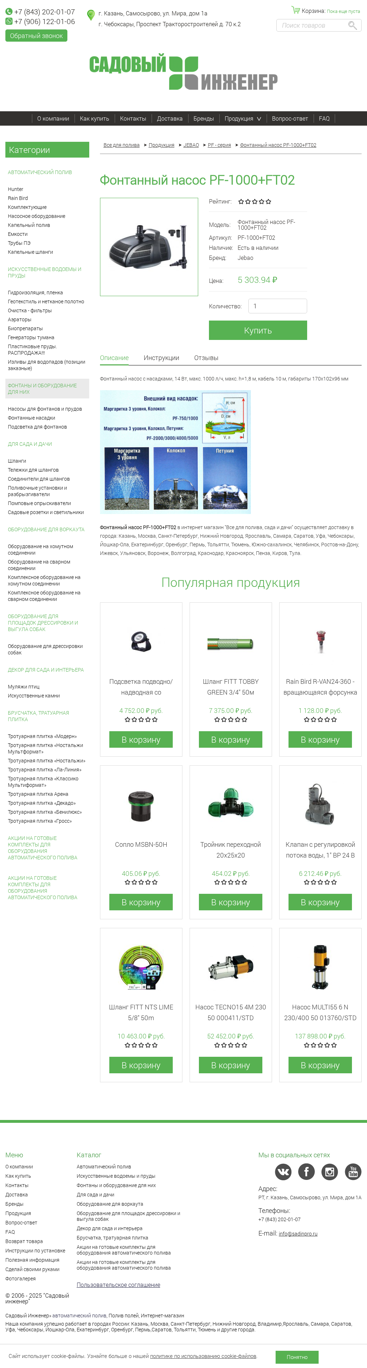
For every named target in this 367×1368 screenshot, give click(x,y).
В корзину (141, 739)
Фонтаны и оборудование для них (42, 388)
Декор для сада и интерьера (46, 669)
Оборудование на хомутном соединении (40, 549)
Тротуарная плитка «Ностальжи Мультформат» (45, 748)
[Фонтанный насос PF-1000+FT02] (149, 247)
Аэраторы (20, 319)
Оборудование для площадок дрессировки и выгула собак (43, 622)
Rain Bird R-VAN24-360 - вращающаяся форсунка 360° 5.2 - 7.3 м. (320, 692)
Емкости (18, 233)
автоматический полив (79, 1315)
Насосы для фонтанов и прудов (45, 408)
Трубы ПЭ (19, 242)
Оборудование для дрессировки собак (45, 649)
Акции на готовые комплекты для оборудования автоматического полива (42, 848)
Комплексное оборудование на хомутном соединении (44, 580)
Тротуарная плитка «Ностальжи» (46, 760)
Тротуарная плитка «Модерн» (42, 736)
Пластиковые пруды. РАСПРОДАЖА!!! (32, 349)
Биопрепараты (25, 328)
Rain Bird (18, 198)
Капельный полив (29, 224)
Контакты (133, 118)
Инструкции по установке (35, 1250)
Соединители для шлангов (39, 478)
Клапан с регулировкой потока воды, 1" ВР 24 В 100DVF (320, 855)
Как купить (94, 118)
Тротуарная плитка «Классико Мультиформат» (43, 781)
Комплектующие (27, 207)
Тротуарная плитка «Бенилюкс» (45, 811)
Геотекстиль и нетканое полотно (46, 301)
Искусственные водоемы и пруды (44, 272)
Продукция (239, 118)
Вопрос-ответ (290, 118)
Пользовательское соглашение (118, 1284)
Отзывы (206, 358)
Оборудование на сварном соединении (39, 564)
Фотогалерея (20, 1278)
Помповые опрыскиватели (39, 503)
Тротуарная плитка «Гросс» (40, 820)
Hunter (15, 189)
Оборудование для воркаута (46, 529)
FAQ (324, 118)
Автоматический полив (40, 172)
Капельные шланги (30, 251)
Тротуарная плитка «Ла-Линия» (44, 769)
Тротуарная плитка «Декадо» (42, 802)
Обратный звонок (36, 35)
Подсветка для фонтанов (37, 426)
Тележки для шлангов (33, 469)
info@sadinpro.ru (298, 1233)
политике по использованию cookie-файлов (203, 1355)
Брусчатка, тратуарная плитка (38, 716)
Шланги (17, 460)
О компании (53, 118)
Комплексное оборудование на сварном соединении (44, 595)
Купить (258, 330)
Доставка (170, 118)
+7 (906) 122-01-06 (44, 21)
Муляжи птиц (23, 686)
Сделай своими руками (32, 1269)
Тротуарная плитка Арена (38, 793)
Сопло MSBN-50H (141, 844)
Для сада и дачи (30, 443)
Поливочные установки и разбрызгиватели (37, 491)
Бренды (204, 118)
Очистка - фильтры (30, 310)
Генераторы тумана (31, 337)
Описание (114, 358)
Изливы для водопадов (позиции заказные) (46, 365)
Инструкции (161, 358)
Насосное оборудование (36, 216)
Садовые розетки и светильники (46, 512)
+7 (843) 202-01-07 (44, 11)
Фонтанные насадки (31, 417)
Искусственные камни (34, 695)
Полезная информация (32, 1259)
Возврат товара (24, 1241)
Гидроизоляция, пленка (35, 292)
